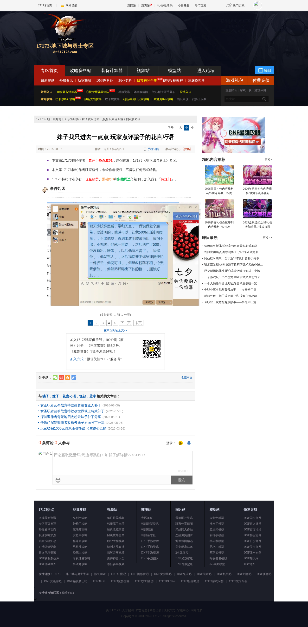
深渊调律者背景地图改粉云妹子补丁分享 (70, 417)
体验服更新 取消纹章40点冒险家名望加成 (230, 246)
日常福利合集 (147, 80)
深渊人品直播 (115, 547)
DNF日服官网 (252, 541)
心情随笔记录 (47, 547)
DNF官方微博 (252, 523)
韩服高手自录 (115, 523)
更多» (268, 159)
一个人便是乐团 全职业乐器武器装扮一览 (230, 283)
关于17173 (113, 610)
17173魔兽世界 (120, 581)
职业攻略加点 (47, 535)
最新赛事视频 (115, 564)
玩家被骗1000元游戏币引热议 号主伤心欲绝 (73, 428)
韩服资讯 (124, 92)
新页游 (145, 5)
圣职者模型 (217, 552)
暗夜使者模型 (218, 558)
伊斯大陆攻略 (93, 99)
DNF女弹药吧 (163, 574)
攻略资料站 (80, 70)
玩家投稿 (84, 80)
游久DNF (100, 574)
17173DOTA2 (167, 581)
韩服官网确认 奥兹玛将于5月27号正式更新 (231, 252)
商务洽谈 (155, 610)
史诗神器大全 (115, 558)
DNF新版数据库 (49, 558)
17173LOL (99, 581)
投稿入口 (185, 92)
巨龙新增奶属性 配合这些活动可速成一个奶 (232, 271)
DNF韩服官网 (252, 535)
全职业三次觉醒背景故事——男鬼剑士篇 (230, 302)
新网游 (131, 5)
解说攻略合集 (115, 535)
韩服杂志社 (148, 535)
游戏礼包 (234, 80)
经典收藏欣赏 (115, 529)
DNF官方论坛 (252, 529)
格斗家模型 (217, 541)
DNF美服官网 (252, 547)
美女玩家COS (184, 547)
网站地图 (249, 564)
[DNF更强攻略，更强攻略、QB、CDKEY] (233, 152)
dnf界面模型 (217, 564)
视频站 (143, 70)
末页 (138, 323)
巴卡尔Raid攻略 (65, 99)
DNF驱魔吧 (264, 574)
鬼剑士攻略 (80, 518)
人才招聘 (128, 610)
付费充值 (261, 80)
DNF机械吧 (224, 574)
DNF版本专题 (252, 552)
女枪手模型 (217, 535)
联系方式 (169, 610)
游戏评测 (260, 90)
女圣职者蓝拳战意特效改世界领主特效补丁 (72, 411)
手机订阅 (153, 149)
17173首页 (45, 5)
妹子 (55, 396)
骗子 (45, 396)
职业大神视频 (115, 541)
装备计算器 (112, 70)
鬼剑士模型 (217, 518)
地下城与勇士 (55, 119)
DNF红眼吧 (118, 574)
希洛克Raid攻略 (163, 99)
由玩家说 (182, 99)
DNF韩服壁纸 (184, 564)
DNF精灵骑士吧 (77, 581)
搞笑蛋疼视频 (115, 552)
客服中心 (183, 610)
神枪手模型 (217, 523)
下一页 (126, 323)
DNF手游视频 (150, 552)
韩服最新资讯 (150, 523)
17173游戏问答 (214, 581)
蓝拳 (93, 396)
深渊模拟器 (196, 80)
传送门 (166, 179)
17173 (40, 119)
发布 (182, 480)
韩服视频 (147, 529)
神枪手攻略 (80, 523)
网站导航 (71, 5)
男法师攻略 (80, 564)
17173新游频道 (190, 581)
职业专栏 (125, 80)
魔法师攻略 (80, 529)
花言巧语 (69, 396)
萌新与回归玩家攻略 (136, 99)
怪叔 (82, 396)
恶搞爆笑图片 (184, 535)
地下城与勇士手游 (77, 574)
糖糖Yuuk (68, 592)
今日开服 (183, 5)
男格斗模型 (217, 547)
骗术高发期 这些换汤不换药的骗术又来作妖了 (233, 264)
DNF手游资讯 (150, 547)
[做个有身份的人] (180, 443)
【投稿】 (187, 149)
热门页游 (200, 5)
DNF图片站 (104, 80)
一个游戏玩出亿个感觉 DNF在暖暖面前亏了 (232, 277)
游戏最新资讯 (47, 518)
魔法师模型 (217, 529)
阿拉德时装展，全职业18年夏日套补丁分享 (231, 258)
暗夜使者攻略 (81, 558)
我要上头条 (199, 99)
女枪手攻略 (80, 535)
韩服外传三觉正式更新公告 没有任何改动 (230, 296)
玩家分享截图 (184, 523)
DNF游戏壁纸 (184, 558)
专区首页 (49, 70)
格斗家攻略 (80, 541)
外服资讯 (66, 80)
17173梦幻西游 (144, 581)
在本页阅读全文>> (115, 330)
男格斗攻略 (80, 547)
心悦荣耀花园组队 (97, 92)
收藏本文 (186, 377)
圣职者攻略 (80, 552)
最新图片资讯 (184, 518)
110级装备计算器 (66, 92)
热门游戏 (238, 5)
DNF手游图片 (150, 558)
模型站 (174, 70)
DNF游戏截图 (47, 564)
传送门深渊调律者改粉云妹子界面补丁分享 (72, 423)
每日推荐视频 (115, 518)
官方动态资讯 (47, 552)
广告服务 (142, 610)
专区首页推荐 (47, 523)
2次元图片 (181, 552)
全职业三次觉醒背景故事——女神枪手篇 (230, 289)
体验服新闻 (141, 92)
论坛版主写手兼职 (163, 92)
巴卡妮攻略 (112, 99)
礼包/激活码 (165, 5)
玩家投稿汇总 (47, 541)
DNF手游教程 (150, 541)
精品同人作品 (184, 529)
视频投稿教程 (173, 80)
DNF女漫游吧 (53, 581)
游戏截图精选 (184, 541)
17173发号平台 (238, 581)
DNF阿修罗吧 (140, 574)
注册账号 (231, 90)
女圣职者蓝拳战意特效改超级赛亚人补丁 (70, 405)
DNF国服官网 (252, 518)
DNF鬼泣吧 (184, 574)
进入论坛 (205, 70)
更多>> (267, 237)
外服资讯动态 (47, 529)
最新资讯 (47, 80)
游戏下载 (245, 90)
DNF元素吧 (204, 574)
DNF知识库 (251, 558)
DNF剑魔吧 (244, 574)
